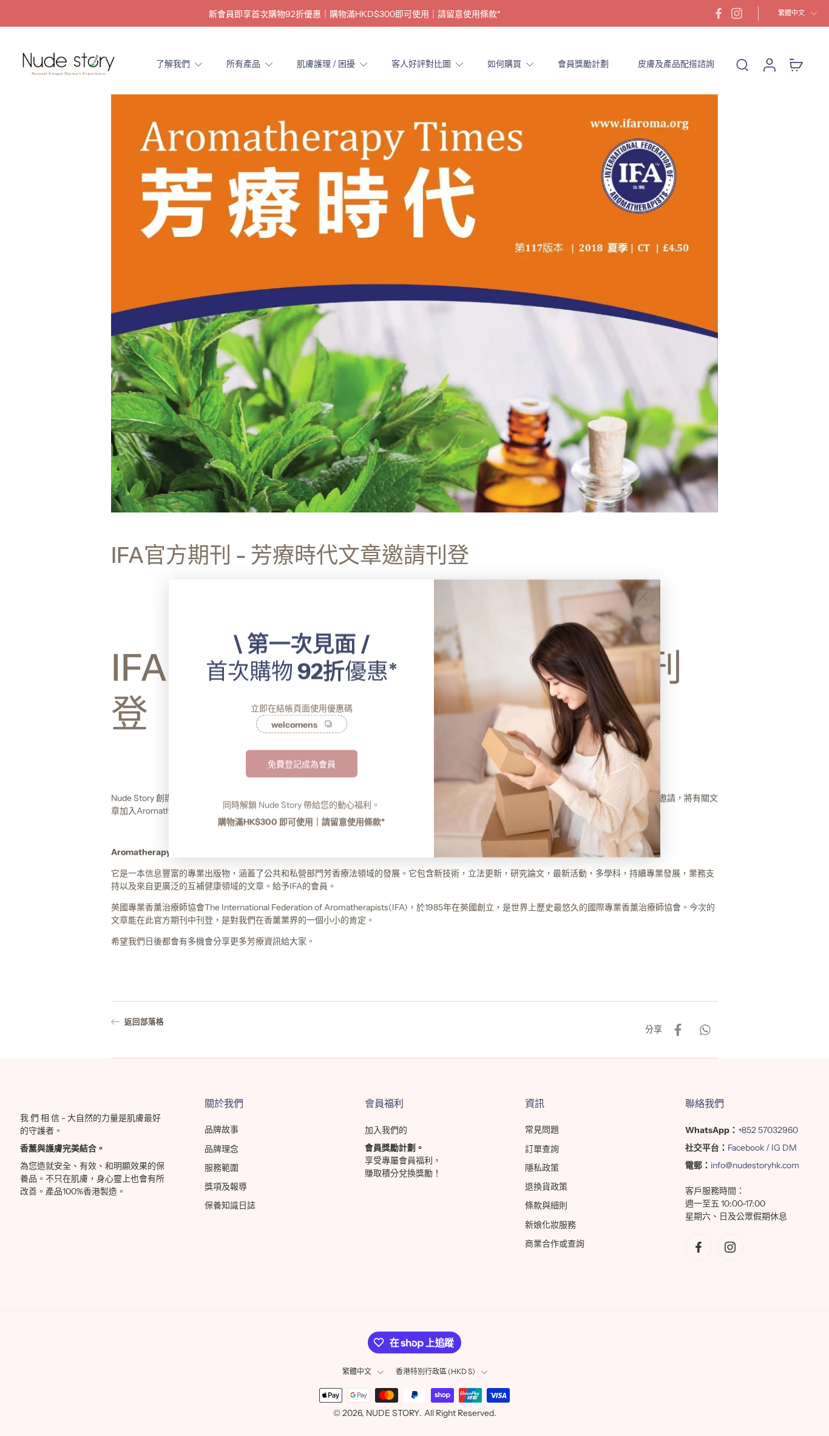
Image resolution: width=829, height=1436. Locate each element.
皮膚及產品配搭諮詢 (676, 63)
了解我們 (173, 63)
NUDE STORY (392, 1412)
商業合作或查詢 (554, 1243)
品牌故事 (222, 1129)
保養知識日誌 (230, 1205)
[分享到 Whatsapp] (704, 1029)
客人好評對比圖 (421, 63)
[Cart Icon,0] (795, 64)
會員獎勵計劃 (583, 63)
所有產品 (243, 63)
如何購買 (504, 63)
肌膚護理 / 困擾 (326, 63)
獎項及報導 (226, 1186)
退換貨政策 (546, 1186)
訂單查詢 (542, 1148)
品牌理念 (222, 1148)
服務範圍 (222, 1167)
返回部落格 (144, 1021)
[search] (742, 64)
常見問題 (542, 1129)
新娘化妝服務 (550, 1224)
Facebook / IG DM (762, 1147)
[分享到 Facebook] (678, 1029)
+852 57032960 (768, 1130)
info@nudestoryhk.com (755, 1165)
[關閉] (643, 596)
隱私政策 (542, 1167)
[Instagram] (737, 13)
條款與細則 (546, 1205)
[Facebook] (718, 13)
